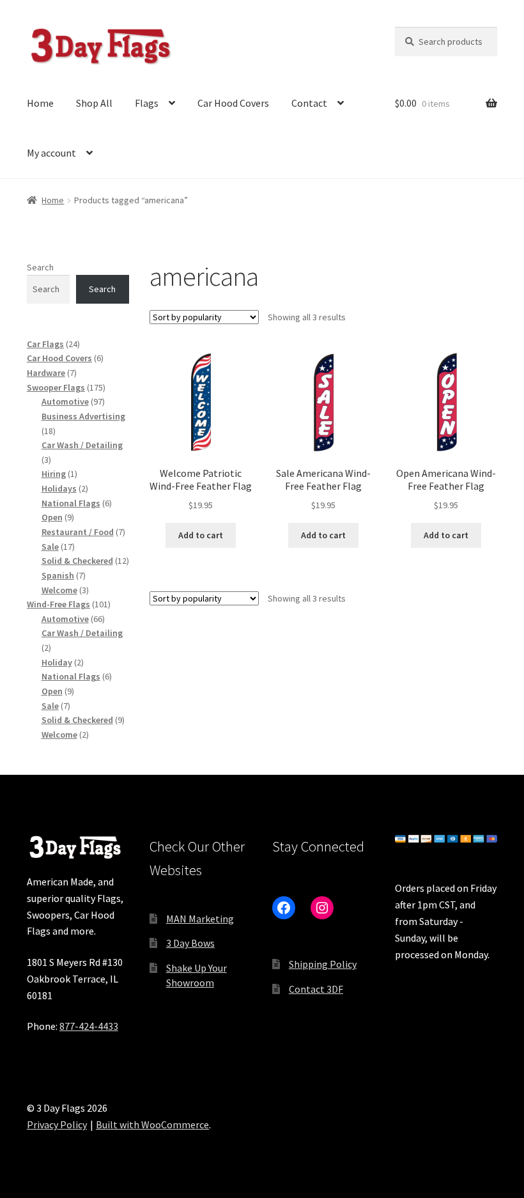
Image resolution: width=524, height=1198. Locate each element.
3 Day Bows (190, 943)
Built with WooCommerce (152, 1124)
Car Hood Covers (233, 103)
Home (40, 103)
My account (51, 152)
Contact (309, 103)
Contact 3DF (316, 989)
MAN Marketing (200, 918)
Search (40, 267)
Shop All (94, 103)
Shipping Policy (323, 964)
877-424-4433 (88, 1026)
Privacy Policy (57, 1124)
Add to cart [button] (200, 535)
